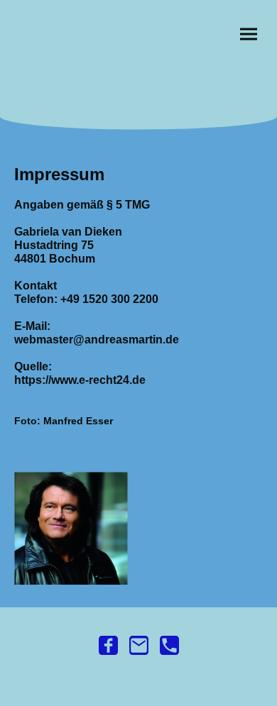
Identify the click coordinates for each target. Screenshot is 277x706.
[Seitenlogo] (139, 88)
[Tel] (169, 645)
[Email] (138, 645)
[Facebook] (108, 645)
